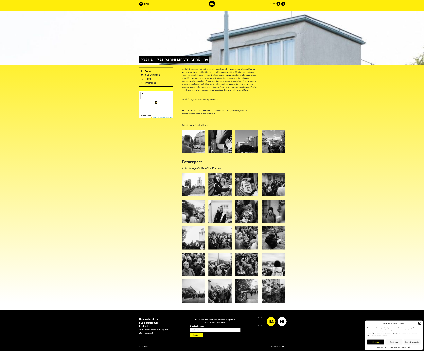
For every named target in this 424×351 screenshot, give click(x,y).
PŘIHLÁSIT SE (196, 335)
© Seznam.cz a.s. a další (165, 117)
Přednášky (144, 326)
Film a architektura (148, 322)
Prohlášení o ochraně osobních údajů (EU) (153, 330)
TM (280, 346)
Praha (148, 71)
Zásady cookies (381, 347)
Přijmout (375, 342)
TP (284, 346)
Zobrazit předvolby (412, 342)
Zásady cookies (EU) (146, 333)
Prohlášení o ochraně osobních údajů (398, 347)
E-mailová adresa (197, 326)
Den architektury (149, 319)
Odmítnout (394, 342)
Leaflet (154, 117)
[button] (419, 323)
